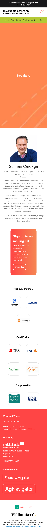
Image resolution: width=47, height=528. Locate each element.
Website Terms (10, 527)
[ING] (32, 350)
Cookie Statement (30, 527)
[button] (42, 12)
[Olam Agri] (23, 320)
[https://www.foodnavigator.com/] (17, 480)
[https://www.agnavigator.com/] (19, 493)
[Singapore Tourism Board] (14, 398)
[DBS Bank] (14, 350)
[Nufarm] (14, 369)
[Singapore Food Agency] (32, 369)
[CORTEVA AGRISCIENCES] (14, 302)
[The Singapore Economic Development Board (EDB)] (32, 398)
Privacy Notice (20, 527)
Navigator (29, 3)
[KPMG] (32, 302)
